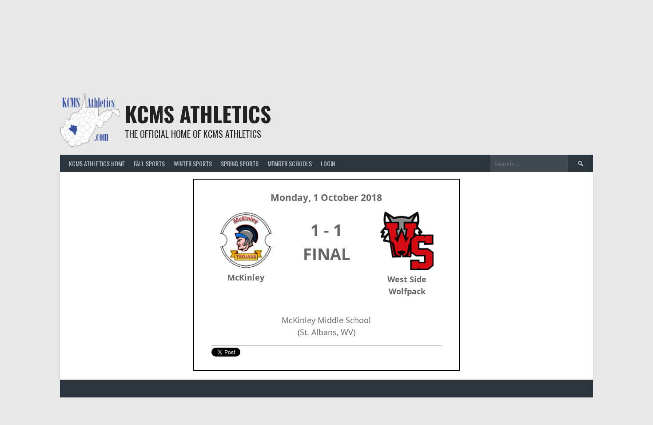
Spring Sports (240, 163)
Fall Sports (149, 163)
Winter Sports (193, 163)
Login (328, 163)
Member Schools (289, 163)
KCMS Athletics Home (97, 163)
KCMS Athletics (198, 113)
